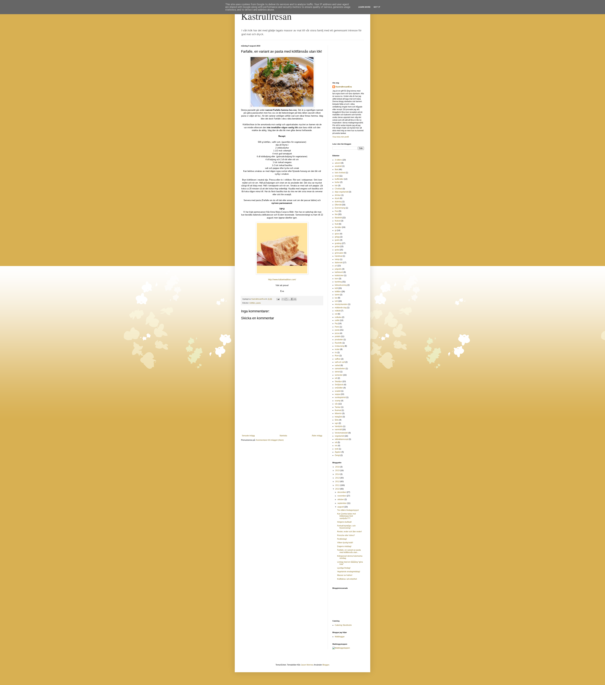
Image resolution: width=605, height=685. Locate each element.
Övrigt (337, 455)
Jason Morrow (307, 665)
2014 (337, 474)
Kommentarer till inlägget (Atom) (270, 440)
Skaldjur (338, 381)
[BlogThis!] (286, 299)
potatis (337, 336)
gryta (337, 250)
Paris (337, 327)
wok (336, 449)
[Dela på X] (289, 299)
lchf (336, 301)
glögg (337, 237)
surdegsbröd (340, 397)
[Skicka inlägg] (278, 299)
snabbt (338, 391)
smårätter (339, 388)
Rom (337, 356)
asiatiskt (338, 166)
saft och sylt (340, 362)
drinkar (338, 195)
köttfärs (252, 303)
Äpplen (338, 452)
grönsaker (339, 253)
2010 (337, 489)
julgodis (338, 269)
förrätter (338, 227)
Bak (336, 169)
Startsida (283, 436)
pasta (258, 303)
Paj (336, 323)
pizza (337, 333)
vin (336, 445)
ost (336, 314)
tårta (337, 420)
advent (338, 163)
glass (337, 234)
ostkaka (338, 317)
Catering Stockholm (343, 625)
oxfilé (337, 320)
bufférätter (339, 179)
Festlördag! (342, 539)
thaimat (338, 410)
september (342, 503)
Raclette (338, 343)
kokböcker (339, 275)
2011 (337, 485)
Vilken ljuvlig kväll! (345, 543)
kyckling (338, 282)
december (342, 492)
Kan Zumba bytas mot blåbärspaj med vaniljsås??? (346, 516)
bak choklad (340, 173)
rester (337, 349)
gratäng (338, 243)
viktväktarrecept (341, 439)
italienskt (338, 262)
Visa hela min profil (340, 137)
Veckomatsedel (341, 433)
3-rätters (338, 160)
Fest (336, 211)
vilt (336, 442)
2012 (337, 481)
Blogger (326, 665)
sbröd (337, 372)
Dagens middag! (344, 546)
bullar (337, 182)
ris (336, 352)
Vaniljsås (339, 426)
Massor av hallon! (344, 575)
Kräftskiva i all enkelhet (347, 579)
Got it (377, 7)
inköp (337, 259)
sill (336, 378)
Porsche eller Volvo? (346, 535)
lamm (337, 295)
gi (335, 230)
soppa (337, 394)
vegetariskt (339, 436)
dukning (338, 202)
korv (336, 279)
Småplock (339, 385)
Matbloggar (340, 637)
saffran (338, 359)
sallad (337, 365)
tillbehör (338, 413)
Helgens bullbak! (344, 522)
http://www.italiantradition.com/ (282, 279)
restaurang (339, 346)
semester (339, 375)
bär (336, 185)
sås (336, 404)
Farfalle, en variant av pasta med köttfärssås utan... (349, 551)
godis (337, 240)
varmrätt (338, 429)
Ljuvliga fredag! (343, 568)
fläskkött (338, 218)
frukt (336, 224)
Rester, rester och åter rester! (349, 531)
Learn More (364, 7)
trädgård (338, 417)
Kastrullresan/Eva (344, 87)
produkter (339, 339)
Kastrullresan (266, 16)
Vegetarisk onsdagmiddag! (348, 571)
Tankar (338, 407)
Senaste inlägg (248, 436)
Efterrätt (338, 205)
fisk (336, 214)
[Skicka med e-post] (283, 299)
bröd (337, 176)
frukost (337, 221)
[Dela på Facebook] (292, 299)
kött (336, 288)
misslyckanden (341, 304)
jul (336, 266)
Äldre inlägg (317, 436)
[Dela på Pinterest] (295, 299)
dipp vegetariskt (341, 192)
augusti (340, 507)
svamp (337, 401)
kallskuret (339, 272)
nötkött (337, 311)
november (342, 496)
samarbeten (340, 368)
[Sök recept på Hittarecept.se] (341, 648)
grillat (337, 246)
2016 (337, 467)
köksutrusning (341, 285)
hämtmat (338, 256)
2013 (337, 478)
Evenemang (340, 208)
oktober (340, 499)
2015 (337, 470)
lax (336, 298)
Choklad (338, 189)
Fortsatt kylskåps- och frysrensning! (346, 527)
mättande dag (341, 308)
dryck (337, 198)
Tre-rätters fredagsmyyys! (348, 510)
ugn (336, 423)
